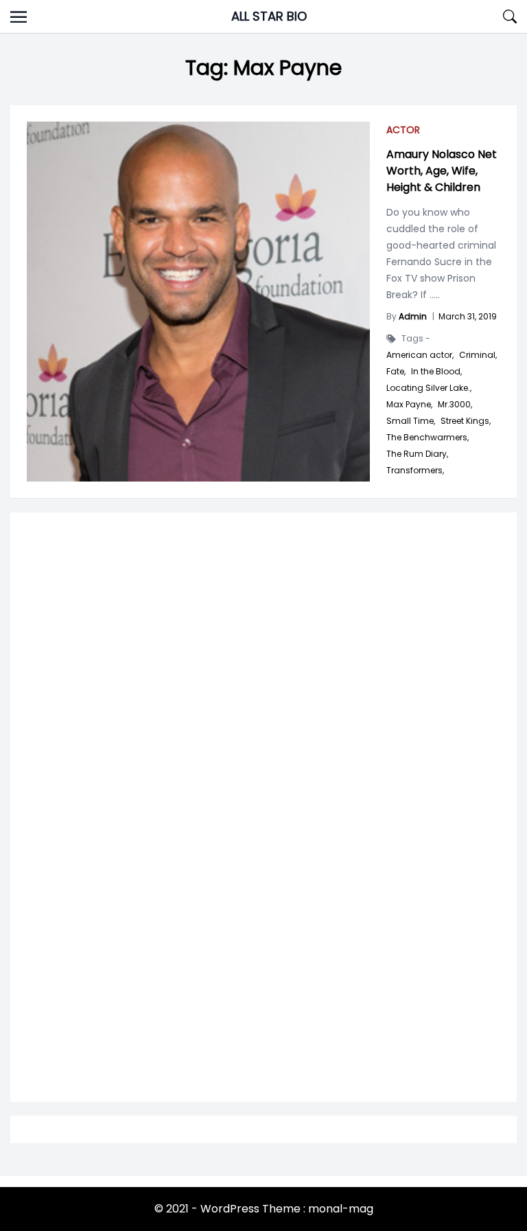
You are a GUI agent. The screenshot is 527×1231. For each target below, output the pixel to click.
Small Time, (410, 421)
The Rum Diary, (417, 454)
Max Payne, (409, 404)
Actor (403, 130)
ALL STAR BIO (269, 16)
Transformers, (415, 470)
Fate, (396, 371)
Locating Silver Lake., (428, 388)
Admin (413, 316)
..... (433, 295)
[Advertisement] (263, 686)
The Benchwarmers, (427, 437)
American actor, (420, 355)
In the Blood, (436, 371)
